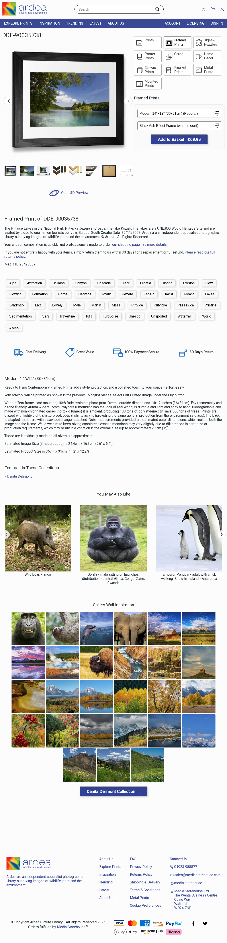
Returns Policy (141, 874)
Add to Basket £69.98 (179, 139)
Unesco (135, 316)
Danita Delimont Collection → (114, 791)
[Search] (157, 9)
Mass (116, 305)
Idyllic (107, 294)
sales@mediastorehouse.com (197, 875)
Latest (95, 23)
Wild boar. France (38, 574)
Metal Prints (139, 898)
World (206, 316)
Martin (96, 305)
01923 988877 (185, 867)
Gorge (63, 294)
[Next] (128, 101)
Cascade (104, 283)
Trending (74, 23)
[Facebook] (193, 926)
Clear (125, 283)
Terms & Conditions (145, 890)
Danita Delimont (19, 476)
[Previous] (8, 101)
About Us (116, 23)
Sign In (217, 23)
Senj (45, 316)
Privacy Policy (141, 867)
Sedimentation (20, 316)
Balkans (59, 283)
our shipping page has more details (139, 244)
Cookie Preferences (145, 905)
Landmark (16, 305)
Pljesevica (186, 305)
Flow (209, 283)
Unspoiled (159, 316)
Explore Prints (18, 23)
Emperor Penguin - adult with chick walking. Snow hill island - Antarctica (189, 576)
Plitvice (137, 305)
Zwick (14, 327)
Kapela (149, 294)
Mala (77, 305)
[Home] (30, 14)
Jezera (127, 294)
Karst (169, 294)
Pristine (210, 305)
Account (172, 23)
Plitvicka (160, 305)
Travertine (67, 316)
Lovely (57, 305)
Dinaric (167, 283)
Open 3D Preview (74, 193)
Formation (40, 294)
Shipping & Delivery (145, 882)
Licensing (195, 23)
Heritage (85, 294)
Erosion (189, 283)
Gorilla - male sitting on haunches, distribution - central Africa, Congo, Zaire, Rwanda (113, 578)
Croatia (145, 283)
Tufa (89, 316)
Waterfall (185, 316)
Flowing (15, 294)
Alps (12, 283)
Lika (38, 305)
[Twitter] (205, 926)
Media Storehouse (71, 927)
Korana (189, 294)
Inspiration (49, 23)
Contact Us (178, 859)
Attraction (34, 283)
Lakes (210, 294)
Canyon (81, 283)
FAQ (133, 859)
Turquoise (110, 316)
